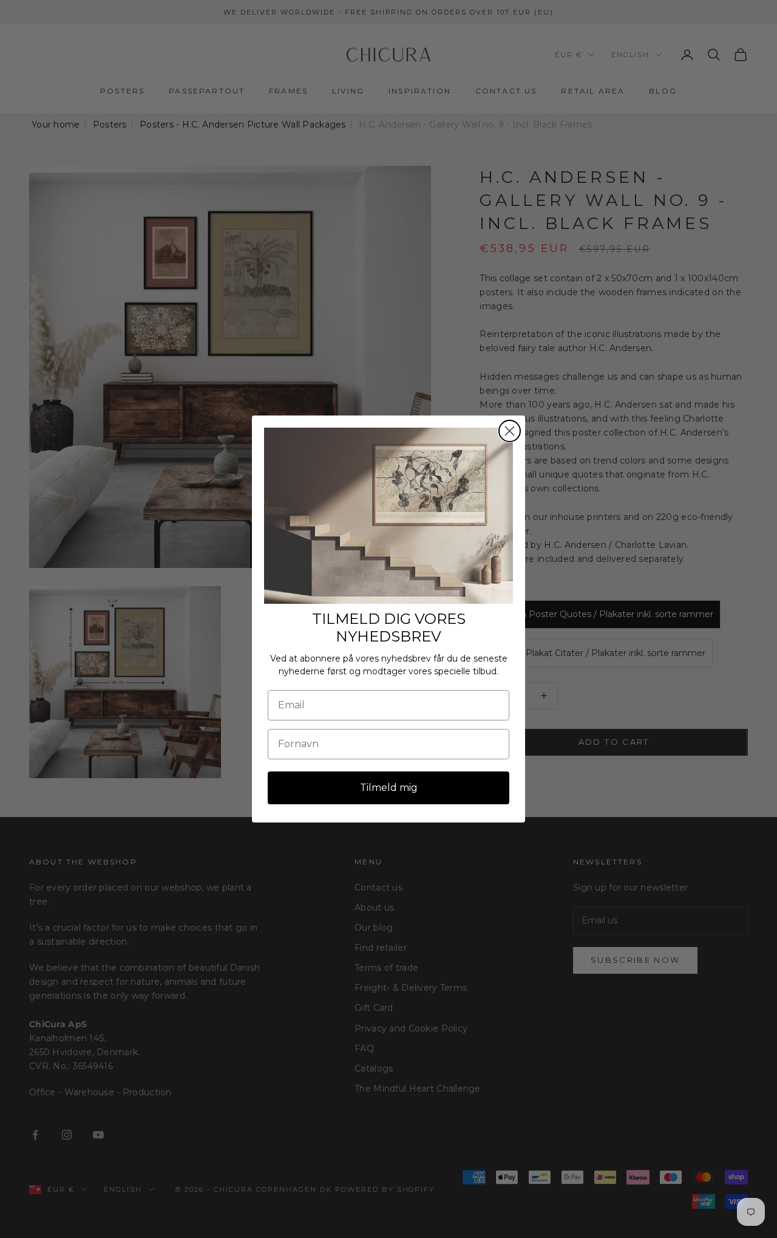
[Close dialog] (509, 431)
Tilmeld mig (389, 787)
